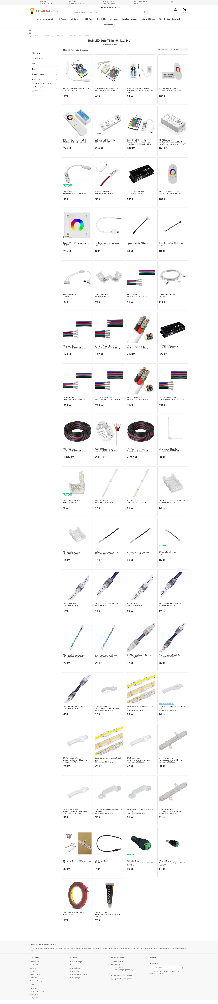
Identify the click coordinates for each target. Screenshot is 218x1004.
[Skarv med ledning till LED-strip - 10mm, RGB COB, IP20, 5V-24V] (77, 637)
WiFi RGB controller (172, 143)
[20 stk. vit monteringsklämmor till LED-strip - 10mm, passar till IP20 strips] (173, 689)
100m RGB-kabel (74, 450)
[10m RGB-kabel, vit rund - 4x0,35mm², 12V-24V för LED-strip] (141, 328)
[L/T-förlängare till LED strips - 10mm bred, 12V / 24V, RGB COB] (173, 431)
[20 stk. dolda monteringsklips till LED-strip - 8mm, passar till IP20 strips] (141, 689)
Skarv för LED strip (104, 501)
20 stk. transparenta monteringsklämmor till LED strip (170, 760)
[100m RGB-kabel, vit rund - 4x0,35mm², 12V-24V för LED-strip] (109, 431)
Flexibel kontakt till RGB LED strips (107, 244)
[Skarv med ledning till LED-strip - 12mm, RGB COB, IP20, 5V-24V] (109, 637)
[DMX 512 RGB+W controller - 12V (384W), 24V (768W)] (173, 328)
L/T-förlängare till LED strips (169, 450)
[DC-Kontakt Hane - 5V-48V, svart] (109, 843)
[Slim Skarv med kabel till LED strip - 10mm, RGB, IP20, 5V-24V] (141, 637)
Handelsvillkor (35, 965)
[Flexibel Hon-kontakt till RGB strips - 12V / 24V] (173, 225)
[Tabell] (69, 50)
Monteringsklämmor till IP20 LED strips (77, 862)
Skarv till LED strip (135, 604)
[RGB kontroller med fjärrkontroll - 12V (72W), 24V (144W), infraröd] (109, 71)
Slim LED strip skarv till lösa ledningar (172, 501)
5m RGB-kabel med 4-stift (168, 295)
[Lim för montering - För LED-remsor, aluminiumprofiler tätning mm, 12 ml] (109, 895)
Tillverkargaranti (35, 974)
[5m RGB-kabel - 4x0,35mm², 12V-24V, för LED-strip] (141, 277)
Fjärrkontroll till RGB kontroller (170, 192)
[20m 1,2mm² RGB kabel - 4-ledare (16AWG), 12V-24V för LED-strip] (173, 380)
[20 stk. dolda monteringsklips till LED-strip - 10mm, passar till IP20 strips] (109, 740)
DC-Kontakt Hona (140, 863)
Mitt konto (73, 957)
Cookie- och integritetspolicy (39, 981)
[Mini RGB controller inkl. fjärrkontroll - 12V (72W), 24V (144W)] (77, 71)
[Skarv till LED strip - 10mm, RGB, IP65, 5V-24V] (141, 586)
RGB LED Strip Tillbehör (61, 36)
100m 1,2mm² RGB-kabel (139, 450)
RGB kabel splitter (69, 295)
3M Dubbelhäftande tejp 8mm (74, 913)
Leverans (33, 968)
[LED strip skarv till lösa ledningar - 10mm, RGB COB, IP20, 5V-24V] (109, 534)
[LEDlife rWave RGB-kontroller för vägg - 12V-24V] (77, 225)
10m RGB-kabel (74, 347)
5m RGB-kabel (137, 295)
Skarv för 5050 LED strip (72, 501)
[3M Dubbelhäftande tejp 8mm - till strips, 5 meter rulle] (77, 895)
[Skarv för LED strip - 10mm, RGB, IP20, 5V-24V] (77, 586)
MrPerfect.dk (34, 994)
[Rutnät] (64, 50)
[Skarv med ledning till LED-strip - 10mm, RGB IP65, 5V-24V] (173, 637)
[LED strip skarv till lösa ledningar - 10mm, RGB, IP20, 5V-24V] (109, 586)
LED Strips (37, 36)
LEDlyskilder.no (35, 998)
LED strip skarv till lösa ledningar (106, 553)
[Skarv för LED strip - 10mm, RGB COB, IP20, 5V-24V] (109, 483)
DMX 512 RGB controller (135, 192)
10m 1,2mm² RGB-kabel (107, 398)
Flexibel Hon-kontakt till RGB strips (171, 244)
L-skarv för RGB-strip (102, 295)
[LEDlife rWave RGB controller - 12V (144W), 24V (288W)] (109, 122)
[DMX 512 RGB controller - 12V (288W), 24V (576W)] (141, 174)
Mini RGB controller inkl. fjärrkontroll (76, 89)
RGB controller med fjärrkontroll (170, 89)
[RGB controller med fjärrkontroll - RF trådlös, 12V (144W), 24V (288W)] (77, 122)
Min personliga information (79, 974)
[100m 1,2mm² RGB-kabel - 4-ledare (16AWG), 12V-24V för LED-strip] (141, 431)
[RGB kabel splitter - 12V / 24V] (77, 277)
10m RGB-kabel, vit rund (137, 347)
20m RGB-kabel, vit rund (137, 398)
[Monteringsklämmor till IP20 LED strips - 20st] (77, 843)
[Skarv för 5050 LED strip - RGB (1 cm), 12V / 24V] (77, 483)
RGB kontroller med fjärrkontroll (106, 89)
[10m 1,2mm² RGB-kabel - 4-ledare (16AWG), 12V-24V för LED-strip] (109, 380)
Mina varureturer (75, 965)
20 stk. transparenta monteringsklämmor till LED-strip (107, 708)
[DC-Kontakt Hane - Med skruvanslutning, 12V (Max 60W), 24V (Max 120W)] (173, 843)
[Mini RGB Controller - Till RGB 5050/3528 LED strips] (109, 174)
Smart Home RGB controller (139, 142)
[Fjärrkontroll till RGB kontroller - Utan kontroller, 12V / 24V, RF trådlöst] (173, 174)
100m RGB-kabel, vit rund (105, 450)
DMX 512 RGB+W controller (168, 347)
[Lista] (66, 50)
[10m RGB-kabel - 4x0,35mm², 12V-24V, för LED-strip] (77, 328)
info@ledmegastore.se (126, 979)
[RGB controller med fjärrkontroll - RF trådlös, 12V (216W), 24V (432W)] (173, 71)
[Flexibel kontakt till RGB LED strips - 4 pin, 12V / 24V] (109, 225)
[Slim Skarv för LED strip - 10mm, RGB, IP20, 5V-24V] (77, 534)
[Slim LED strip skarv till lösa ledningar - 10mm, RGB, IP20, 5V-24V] (173, 483)
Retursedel (33, 978)
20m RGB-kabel (74, 398)
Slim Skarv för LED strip (71, 553)
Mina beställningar (76, 962)
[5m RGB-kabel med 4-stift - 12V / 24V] (173, 277)
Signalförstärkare (76, 192)
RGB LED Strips (47, 36)
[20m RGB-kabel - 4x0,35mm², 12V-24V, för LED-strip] (77, 380)
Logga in (175, 13)
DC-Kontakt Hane (101, 862)
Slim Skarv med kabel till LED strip (139, 656)
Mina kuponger (75, 978)
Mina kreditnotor (75, 968)
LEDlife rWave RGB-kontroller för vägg (76, 244)
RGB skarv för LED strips (167, 553)
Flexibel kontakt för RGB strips (137, 244)
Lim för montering (108, 914)
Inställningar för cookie (37, 991)
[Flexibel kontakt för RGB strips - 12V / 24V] (141, 225)
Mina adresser (75, 971)
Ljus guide (33, 988)
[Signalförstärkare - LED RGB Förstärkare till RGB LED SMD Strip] (77, 174)
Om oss (32, 971)
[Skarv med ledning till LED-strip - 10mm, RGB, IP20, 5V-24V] (77, 689)
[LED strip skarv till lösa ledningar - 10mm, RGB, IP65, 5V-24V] (173, 586)
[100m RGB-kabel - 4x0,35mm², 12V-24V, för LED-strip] (77, 431)
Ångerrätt (33, 984)
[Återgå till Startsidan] (30, 36)
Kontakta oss (34, 962)
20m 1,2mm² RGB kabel (171, 398)
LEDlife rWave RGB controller (105, 141)
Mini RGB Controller (104, 192)
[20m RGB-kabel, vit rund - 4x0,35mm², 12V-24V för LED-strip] (141, 380)
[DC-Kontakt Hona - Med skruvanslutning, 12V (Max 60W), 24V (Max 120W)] (141, 843)
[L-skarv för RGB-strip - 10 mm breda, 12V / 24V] (109, 277)
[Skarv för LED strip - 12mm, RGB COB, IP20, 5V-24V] (141, 483)
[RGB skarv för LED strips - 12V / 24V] (173, 534)
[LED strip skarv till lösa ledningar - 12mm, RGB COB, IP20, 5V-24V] (141, 534)
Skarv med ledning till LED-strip (74, 656)
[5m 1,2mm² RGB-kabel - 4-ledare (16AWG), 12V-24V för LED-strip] (109, 328)
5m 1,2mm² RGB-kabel (107, 347)
